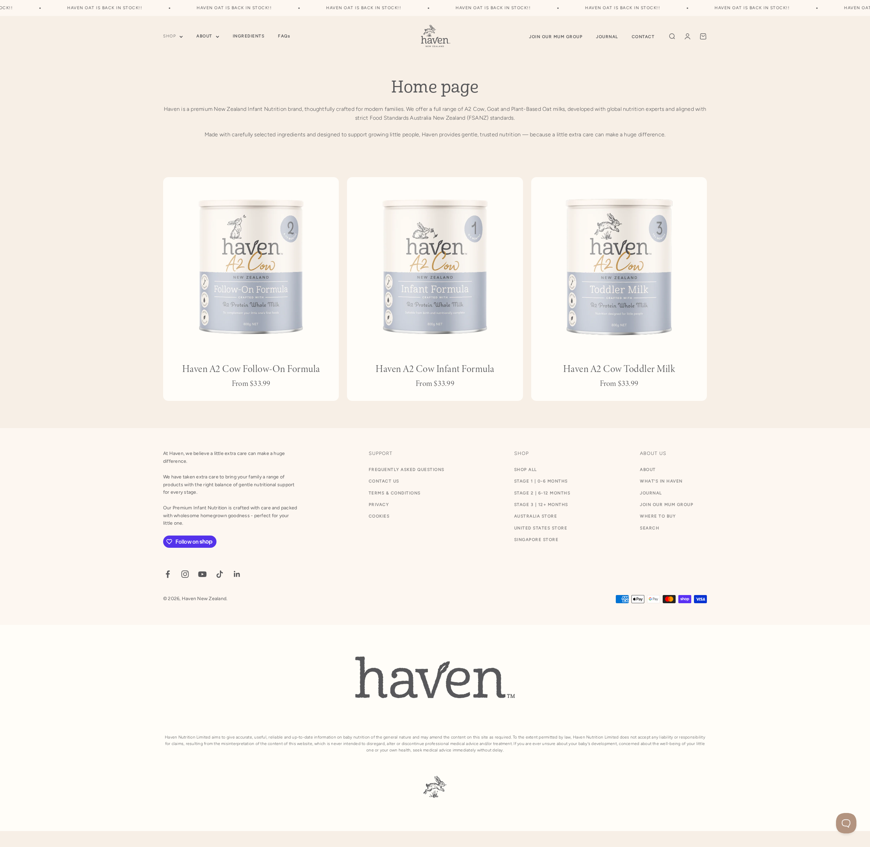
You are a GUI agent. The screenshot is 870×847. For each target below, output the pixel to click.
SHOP (169, 36)
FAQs (284, 36)
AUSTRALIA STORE (535, 516)
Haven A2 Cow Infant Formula (435, 368)
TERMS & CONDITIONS (395, 493)
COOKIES (379, 516)
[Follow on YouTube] (202, 574)
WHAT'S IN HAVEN (661, 481)
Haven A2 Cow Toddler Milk (619, 368)
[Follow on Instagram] (185, 574)
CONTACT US (384, 481)
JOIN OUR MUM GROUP (555, 36)
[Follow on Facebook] (167, 574)
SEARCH (649, 528)
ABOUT (204, 36)
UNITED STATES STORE (541, 528)
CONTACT (643, 36)
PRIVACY (379, 504)
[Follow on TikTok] (219, 574)
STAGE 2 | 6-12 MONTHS (542, 493)
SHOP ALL (525, 469)
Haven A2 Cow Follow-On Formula (251, 368)
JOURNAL (607, 36)
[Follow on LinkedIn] (237, 574)
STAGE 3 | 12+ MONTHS (541, 504)
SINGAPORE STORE (536, 539)
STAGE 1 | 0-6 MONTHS (541, 481)
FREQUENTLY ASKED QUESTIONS (407, 469)
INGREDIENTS (249, 36)
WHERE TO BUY (658, 516)
